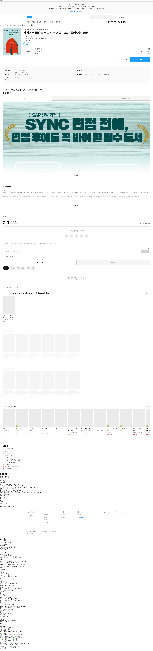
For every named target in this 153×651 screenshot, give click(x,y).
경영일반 (32, 29)
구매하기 (7, 622)
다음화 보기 (3, 630)
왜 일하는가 (45, 429)
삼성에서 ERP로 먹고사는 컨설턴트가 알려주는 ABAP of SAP (8, 316)
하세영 (38, 38)
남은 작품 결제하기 (5, 557)
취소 (1, 498)
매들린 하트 (103, 431)
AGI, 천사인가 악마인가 (112, 429)
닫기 (4, 614)
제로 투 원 (58, 429)
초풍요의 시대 (7, 429)
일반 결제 (10, 590)
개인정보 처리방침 (36, 531)
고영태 (90, 431)
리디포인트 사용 (4, 587)
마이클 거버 (71, 432)
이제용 (77, 432)
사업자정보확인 (52, 531)
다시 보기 (9, 630)
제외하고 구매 (4, 501)
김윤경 (53, 431)
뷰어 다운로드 (47, 517)
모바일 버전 (3, 649)
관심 (27, 44)
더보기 (148, 293)
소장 (140, 59)
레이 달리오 (84, 431)
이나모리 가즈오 (46, 431)
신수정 (30, 431)
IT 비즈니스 (46, 29)
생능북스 (25, 40)
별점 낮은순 (31, 268)
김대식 (108, 432)
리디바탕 (46, 522)
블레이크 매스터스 (60, 431)
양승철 (13, 319)
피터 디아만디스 (7, 431)
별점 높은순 (21, 268)
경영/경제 (26, 29)
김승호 (17, 431)
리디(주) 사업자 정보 (32, 529)
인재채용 (78, 517)
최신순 (6, 268)
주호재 (25, 38)
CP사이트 (46, 519)
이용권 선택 (3, 575)
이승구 (42, 38)
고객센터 (32, 512)
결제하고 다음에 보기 (16, 588)
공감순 (12, 268)
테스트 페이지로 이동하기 (76, 11)
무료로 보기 (3, 576)
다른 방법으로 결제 (5, 548)
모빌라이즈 (97, 429)
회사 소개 (78, 514)
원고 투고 (62, 514)
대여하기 (2, 622)
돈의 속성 (19, 429)
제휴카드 (46, 514)
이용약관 (29, 531)
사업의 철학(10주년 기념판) (73, 429)
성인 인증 (2, 495)
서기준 (29, 38)
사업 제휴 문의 (64, 517)
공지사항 (32, 515)
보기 (1, 614)
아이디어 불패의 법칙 (138, 429)
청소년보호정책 (45, 531)
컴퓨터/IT (39, 29)
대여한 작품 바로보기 (16, 557)
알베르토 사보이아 (138, 432)
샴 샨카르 (96, 431)
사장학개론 (123, 429)
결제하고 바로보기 (5, 588)
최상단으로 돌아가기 (9, 506)
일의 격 (31, 429)
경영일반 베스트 (7, 446)
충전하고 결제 (4, 590)
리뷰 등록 (144, 251)
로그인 (121, 17)
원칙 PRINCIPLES (86, 429)
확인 (1, 567)
